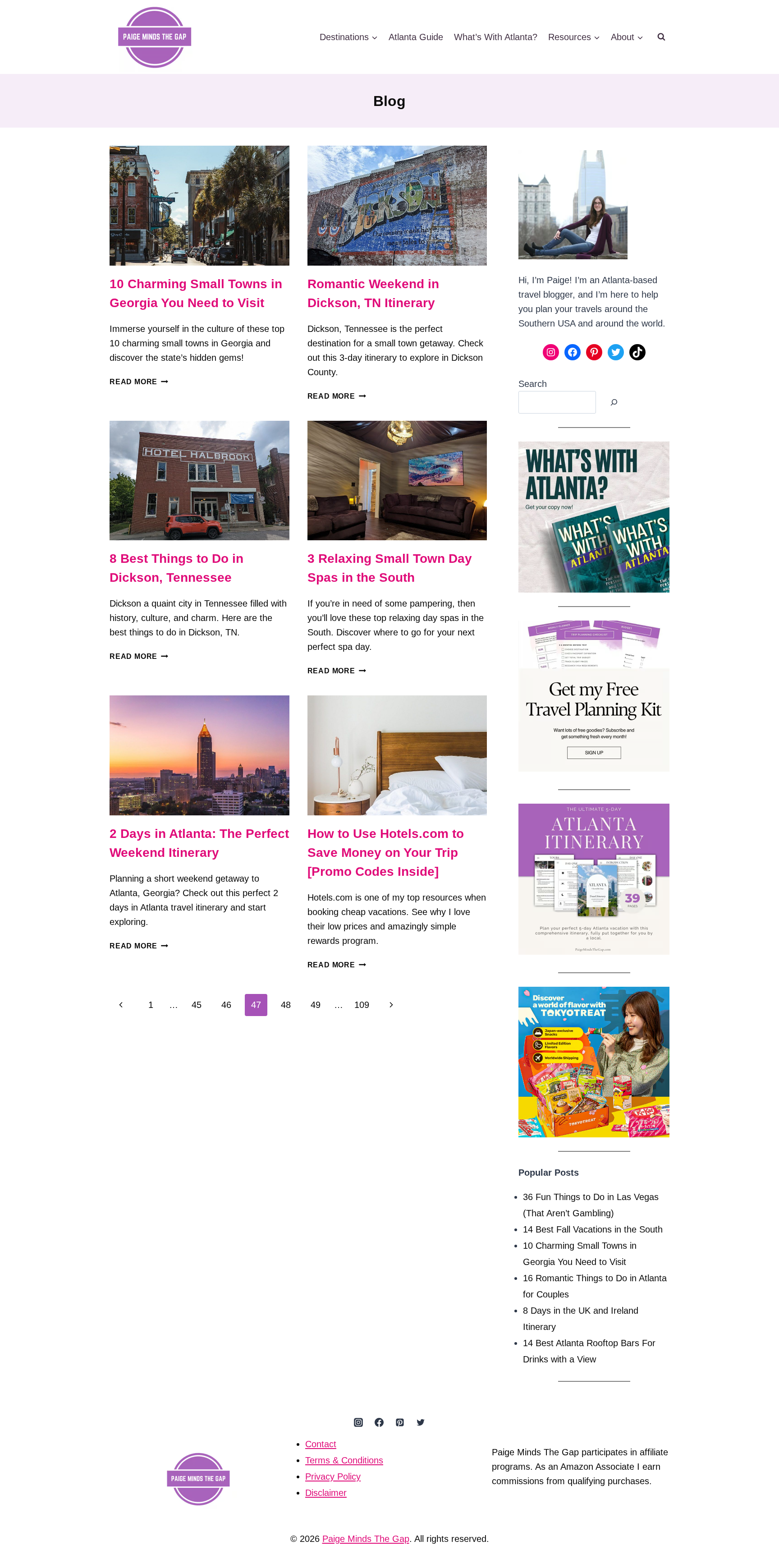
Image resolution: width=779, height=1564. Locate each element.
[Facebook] (379, 1422)
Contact (320, 1444)
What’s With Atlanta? (495, 37)
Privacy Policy (333, 1476)
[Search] (614, 402)
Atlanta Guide (416, 37)
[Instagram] (358, 1422)
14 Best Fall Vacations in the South (593, 1229)
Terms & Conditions (344, 1460)
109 (361, 1005)
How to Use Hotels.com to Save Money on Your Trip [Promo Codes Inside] (385, 853)
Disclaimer (326, 1493)
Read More (139, 382)
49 (316, 1005)
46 (226, 1005)
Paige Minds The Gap (365, 1539)
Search (532, 384)
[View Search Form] (661, 37)
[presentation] (199, 206)
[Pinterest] (400, 1422)
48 (286, 1005)
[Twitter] (421, 1422)
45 (197, 1005)
